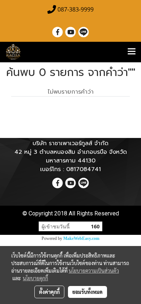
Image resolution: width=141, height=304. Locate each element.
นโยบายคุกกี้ (35, 278)
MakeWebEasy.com (81, 238)
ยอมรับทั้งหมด (87, 292)
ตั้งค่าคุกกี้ (49, 292)
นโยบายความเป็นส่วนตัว (94, 270)
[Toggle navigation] (132, 52)
